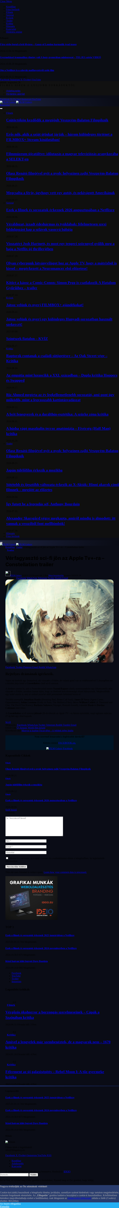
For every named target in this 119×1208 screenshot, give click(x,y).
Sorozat (10, 15)
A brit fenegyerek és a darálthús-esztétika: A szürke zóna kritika (57, 414)
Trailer (9, 20)
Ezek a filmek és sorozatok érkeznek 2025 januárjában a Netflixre (39, 935)
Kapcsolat (11, 29)
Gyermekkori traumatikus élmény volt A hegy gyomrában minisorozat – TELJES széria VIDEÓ (50, 57)
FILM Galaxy (16, 575)
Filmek (9, 12)
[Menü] (1, 108)
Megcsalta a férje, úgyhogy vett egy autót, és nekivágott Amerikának (60, 193)
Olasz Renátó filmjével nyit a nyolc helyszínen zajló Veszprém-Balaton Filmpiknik (48, 769)
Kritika (9, 23)
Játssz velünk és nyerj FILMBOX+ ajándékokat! (45, 305)
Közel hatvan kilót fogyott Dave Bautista (26, 961)
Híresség (10, 26)
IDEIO (67, 1171)
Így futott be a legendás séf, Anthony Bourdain (43, 504)
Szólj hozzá (11, 809)
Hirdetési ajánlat (14, 32)
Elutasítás (4, 1206)
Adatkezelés (13, 90)
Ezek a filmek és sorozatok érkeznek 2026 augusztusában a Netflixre (60, 210)
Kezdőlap (11, 6)
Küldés (34, 1175)
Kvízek (9, 18)
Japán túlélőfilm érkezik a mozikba (34, 470)
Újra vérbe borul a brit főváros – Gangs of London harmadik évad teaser (38, 44)
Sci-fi (8, 722)
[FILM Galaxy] (16, 102)
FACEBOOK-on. (67, 743)
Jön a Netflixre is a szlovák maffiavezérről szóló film (27, 70)
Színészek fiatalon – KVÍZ (27, 339)
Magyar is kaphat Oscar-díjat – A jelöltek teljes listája (47, 730)
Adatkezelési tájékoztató (79, 1198)
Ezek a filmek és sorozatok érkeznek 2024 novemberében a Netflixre (41, 948)
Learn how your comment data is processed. (65, 872)
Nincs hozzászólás (56, 575)
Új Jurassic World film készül (31, 727)
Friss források (13, 9)
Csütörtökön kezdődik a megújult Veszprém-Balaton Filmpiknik (57, 120)
